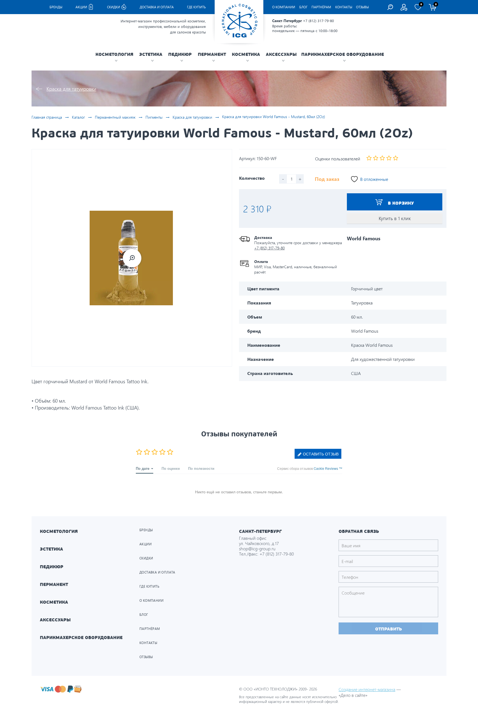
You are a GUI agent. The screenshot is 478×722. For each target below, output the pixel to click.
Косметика (54, 602)
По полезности (201, 468)
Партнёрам (321, 7)
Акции (82, 7)
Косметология (59, 531)
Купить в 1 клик (395, 218)
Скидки (114, 7)
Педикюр (51, 567)
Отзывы (362, 7)
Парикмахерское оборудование (81, 637)
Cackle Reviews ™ (328, 468)
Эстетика (51, 549)
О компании (283, 7)
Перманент (54, 584)
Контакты (343, 7)
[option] (132, 257)
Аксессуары (55, 620)
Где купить (196, 7)
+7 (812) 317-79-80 (318, 20)
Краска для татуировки (71, 88)
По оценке (171, 468)
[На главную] (239, 21)
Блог (303, 7)
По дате (143, 468)
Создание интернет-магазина (367, 689)
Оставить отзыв (320, 454)
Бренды (56, 7)
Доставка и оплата (157, 7)
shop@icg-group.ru (257, 548)
